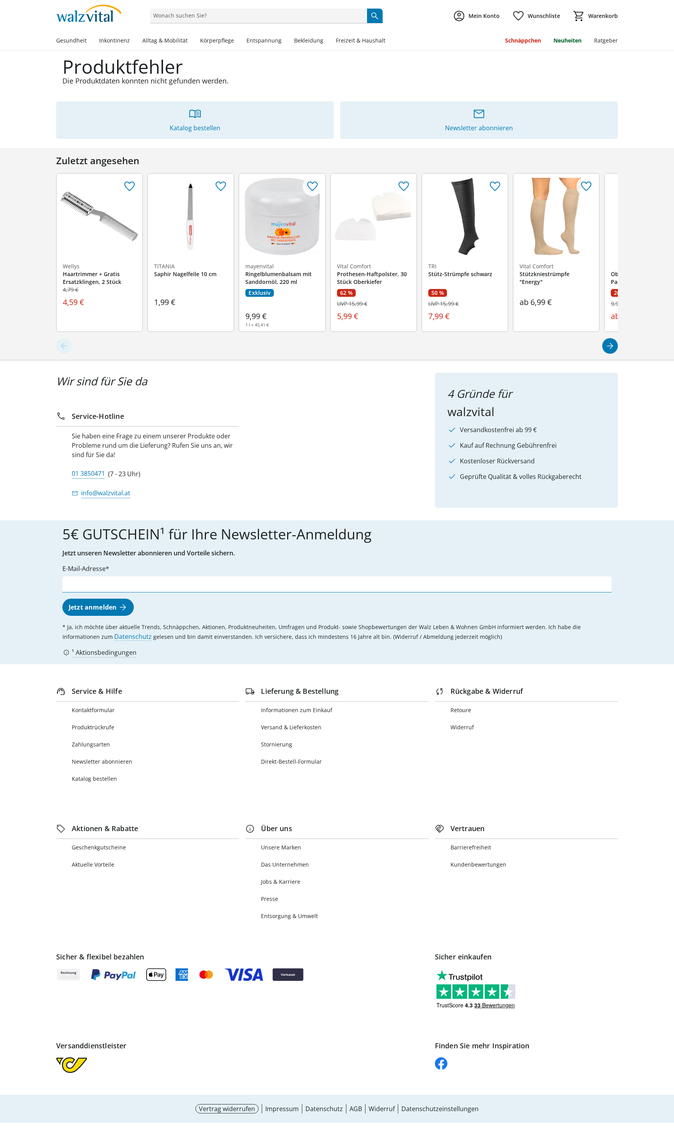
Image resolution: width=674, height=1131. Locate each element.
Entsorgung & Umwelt (289, 916)
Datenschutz (133, 636)
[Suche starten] (375, 16)
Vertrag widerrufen (227, 1108)
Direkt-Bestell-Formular (291, 761)
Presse (269, 898)
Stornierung (276, 744)
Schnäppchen (523, 40)
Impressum (282, 1108)
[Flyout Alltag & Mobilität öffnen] (191, 41)
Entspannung (264, 40)
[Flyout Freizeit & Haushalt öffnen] (388, 41)
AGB (355, 1108)
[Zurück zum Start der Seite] (664, 1074)
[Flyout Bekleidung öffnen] (326, 41)
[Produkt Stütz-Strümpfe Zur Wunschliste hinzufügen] (495, 186)
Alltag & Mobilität (165, 40)
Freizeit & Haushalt (360, 40)
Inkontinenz (114, 40)
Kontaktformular (93, 710)
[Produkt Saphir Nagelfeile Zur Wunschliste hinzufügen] (221, 186)
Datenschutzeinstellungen (440, 1108)
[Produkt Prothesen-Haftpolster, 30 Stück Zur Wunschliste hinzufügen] (403, 186)
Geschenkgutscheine (99, 847)
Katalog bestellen (94, 778)
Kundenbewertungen (478, 864)
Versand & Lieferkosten (291, 727)
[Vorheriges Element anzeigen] (64, 346)
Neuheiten (567, 40)
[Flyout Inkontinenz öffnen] (133, 41)
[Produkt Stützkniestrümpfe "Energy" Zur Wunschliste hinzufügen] (586, 186)
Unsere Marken (281, 847)
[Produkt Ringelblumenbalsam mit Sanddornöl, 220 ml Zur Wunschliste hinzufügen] (312, 186)
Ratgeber (606, 40)
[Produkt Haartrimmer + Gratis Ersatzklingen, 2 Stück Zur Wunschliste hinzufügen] (129, 186)
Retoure (461, 710)
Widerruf (462, 727)
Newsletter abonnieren (102, 761)
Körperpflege (217, 40)
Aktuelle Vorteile (93, 864)
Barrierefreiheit (471, 847)
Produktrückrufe (93, 727)
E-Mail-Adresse (84, 568)
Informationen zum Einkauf (296, 710)
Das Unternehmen (285, 864)
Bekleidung (308, 40)
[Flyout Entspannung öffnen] (285, 41)
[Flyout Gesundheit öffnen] (90, 41)
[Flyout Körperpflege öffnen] (237, 41)
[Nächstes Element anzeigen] (610, 346)
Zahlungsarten (91, 744)
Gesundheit (71, 40)
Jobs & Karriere (280, 881)
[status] (256, 16)
